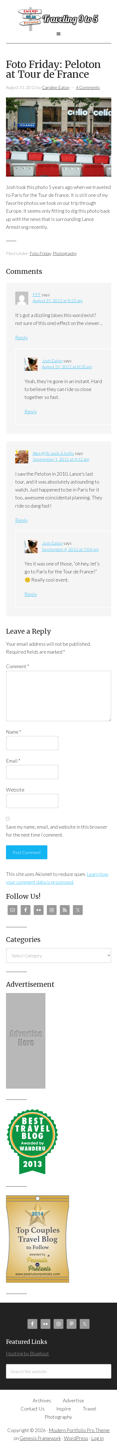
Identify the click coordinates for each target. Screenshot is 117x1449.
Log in (97, 1438)
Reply (21, 337)
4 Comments (88, 87)
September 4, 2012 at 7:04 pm (70, 549)
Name (13, 732)
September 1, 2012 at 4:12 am (61, 459)
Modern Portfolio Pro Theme (79, 1430)
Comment (17, 666)
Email (13, 761)
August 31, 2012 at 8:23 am (58, 300)
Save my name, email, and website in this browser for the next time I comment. (56, 831)
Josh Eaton (52, 360)
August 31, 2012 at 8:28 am (67, 366)
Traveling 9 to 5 (58, 19)
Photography (65, 253)
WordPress (76, 1438)
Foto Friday (40, 253)
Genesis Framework (40, 1438)
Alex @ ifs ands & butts (53, 453)
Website (15, 790)
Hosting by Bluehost (27, 1353)
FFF (37, 294)
